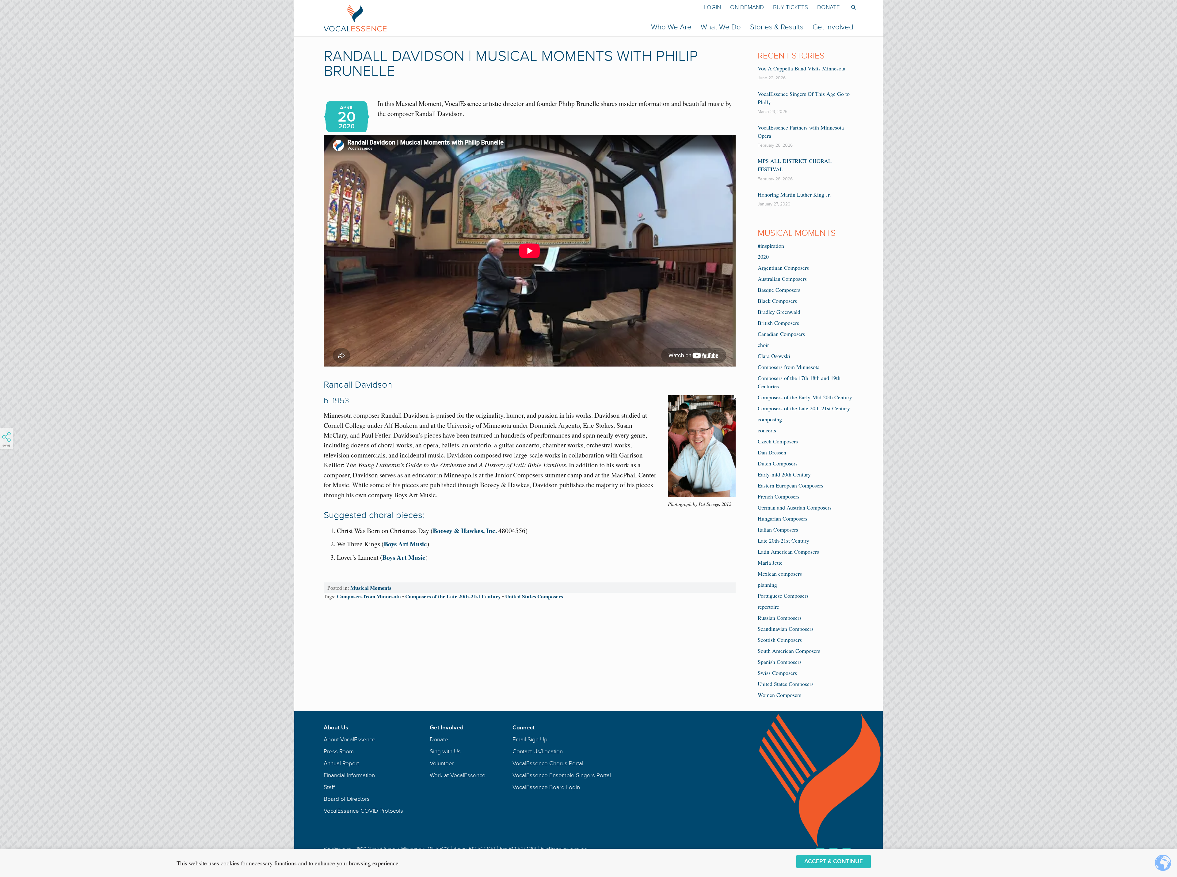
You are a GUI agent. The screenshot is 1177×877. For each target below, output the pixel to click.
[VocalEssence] (471, 18)
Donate (828, 7)
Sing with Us (445, 751)
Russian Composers (780, 617)
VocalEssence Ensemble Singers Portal (561, 775)
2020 (763, 256)
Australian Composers (782, 278)
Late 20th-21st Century (783, 540)
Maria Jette (770, 562)
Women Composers (779, 694)
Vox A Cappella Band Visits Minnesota (801, 68)
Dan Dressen (772, 452)
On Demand (747, 7)
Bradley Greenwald (779, 311)
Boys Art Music (405, 543)
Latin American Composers (788, 551)
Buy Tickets (790, 7)
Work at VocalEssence (458, 775)
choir (763, 344)
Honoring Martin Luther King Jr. (794, 194)
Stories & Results (776, 27)
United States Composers (534, 596)
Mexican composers (780, 573)
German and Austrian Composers (795, 507)
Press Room (339, 751)
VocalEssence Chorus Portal (547, 763)
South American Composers (789, 650)
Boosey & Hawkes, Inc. (465, 530)
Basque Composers (779, 289)
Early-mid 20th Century (784, 474)
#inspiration (771, 245)
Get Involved (833, 27)
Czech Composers (778, 441)
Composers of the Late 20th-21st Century (453, 596)
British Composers (778, 322)
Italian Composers (778, 529)
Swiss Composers (777, 672)
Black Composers (777, 300)
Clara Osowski (774, 355)
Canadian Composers (781, 333)
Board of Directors (347, 799)
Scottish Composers (780, 639)
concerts (767, 430)
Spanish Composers (780, 661)
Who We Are (671, 27)
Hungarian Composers (782, 518)
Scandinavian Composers (785, 628)
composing (770, 419)
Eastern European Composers (790, 485)
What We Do (721, 27)
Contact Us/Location (537, 751)
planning (767, 584)
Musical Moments (370, 588)
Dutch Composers (778, 463)
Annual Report (341, 763)
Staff (329, 787)
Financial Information (349, 775)
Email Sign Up (529, 739)
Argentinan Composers (783, 267)
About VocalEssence (349, 739)
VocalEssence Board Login (546, 787)
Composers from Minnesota (369, 596)
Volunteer (442, 763)
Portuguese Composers (783, 595)
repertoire (768, 606)
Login (712, 7)
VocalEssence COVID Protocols (363, 811)
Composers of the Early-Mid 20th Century (805, 397)
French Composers (778, 496)
